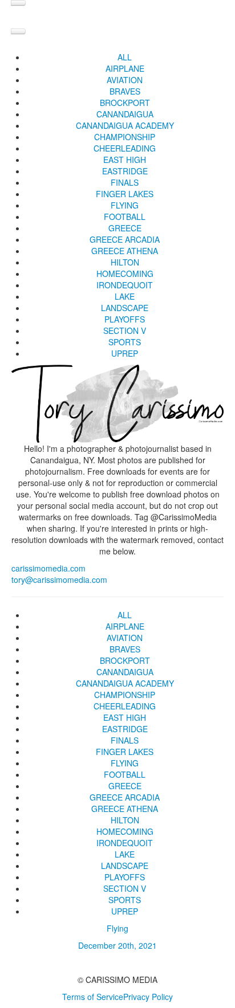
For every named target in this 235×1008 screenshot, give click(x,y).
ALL (125, 57)
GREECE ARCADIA (125, 239)
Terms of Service (92, 996)
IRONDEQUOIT (124, 285)
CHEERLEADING (125, 148)
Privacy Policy (148, 996)
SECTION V (124, 330)
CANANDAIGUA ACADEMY (125, 125)
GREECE (124, 228)
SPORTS (124, 342)
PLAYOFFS (124, 319)
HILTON (125, 262)
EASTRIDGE (125, 171)
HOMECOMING (124, 273)
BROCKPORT (125, 102)
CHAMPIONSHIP (124, 136)
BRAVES (125, 91)
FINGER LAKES (124, 193)
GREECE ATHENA (124, 250)
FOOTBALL (124, 216)
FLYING (125, 205)
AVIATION (125, 79)
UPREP (124, 353)
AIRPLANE (125, 68)
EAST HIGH (124, 159)
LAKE (125, 296)
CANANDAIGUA (124, 114)
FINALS (125, 182)
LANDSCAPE (124, 307)
